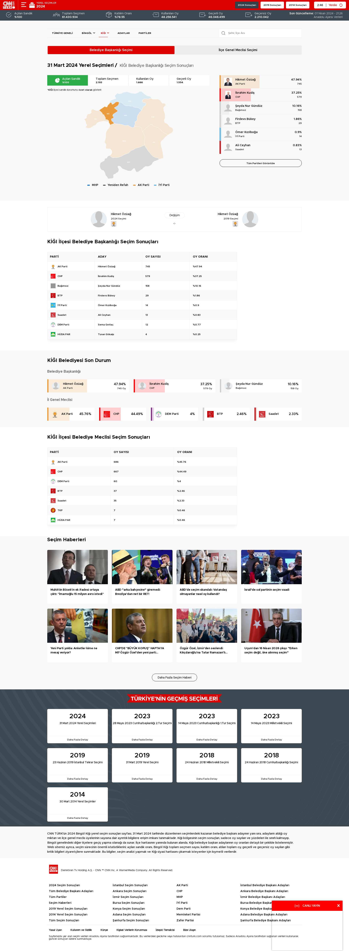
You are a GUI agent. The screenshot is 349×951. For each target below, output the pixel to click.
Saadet (239, 149)
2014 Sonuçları (298, 5)
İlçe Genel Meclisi (238, 50)
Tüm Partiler (58, 897)
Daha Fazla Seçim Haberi (174, 677)
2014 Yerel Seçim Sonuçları (68, 914)
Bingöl (87, 33)
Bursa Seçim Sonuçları (128, 903)
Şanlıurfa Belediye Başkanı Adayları (265, 920)
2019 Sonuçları (272, 5)
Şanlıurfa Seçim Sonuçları (131, 920)
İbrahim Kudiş (244, 92)
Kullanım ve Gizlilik (81, 930)
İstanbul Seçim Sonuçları (130, 885)
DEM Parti (172, 414)
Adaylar (124, 33)
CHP (237, 97)
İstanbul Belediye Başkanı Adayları (264, 885)
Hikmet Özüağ (245, 79)
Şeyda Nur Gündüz (248, 106)
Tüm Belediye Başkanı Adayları (71, 891)
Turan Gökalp (106, 334)
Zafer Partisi (185, 920)
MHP (180, 897)
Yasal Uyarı (55, 930)
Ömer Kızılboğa (246, 132)
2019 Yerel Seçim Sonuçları (68, 908)
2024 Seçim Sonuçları (64, 885)
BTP (237, 123)
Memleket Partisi (188, 914)
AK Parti (240, 84)
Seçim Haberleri (60, 903)
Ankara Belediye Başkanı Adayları (264, 891)
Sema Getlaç (106, 324)
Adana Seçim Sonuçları (129, 914)
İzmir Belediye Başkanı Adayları (262, 897)
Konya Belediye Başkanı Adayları (263, 908)
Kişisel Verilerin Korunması (132, 930)
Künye (104, 930)
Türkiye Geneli (62, 33)
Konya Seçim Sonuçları (129, 908)
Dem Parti (183, 908)
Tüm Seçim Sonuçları (64, 920)
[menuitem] (109, 113)
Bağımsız (240, 110)
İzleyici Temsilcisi (165, 930)
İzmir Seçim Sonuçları (128, 897)
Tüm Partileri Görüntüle (260, 163)
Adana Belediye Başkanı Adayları (263, 914)
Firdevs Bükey (245, 119)
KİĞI (103, 33)
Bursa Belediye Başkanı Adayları (263, 903)
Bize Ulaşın (189, 930)
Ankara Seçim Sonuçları (129, 891)
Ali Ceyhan (242, 145)
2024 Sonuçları (247, 5)
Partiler (145, 33)
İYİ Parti (239, 136)
